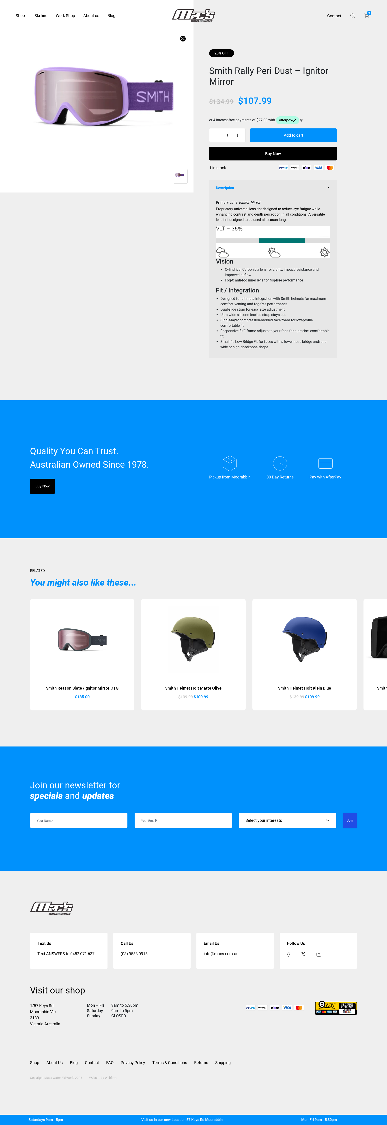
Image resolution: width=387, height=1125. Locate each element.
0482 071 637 (82, 953)
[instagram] (318, 953)
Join (350, 820)
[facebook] (288, 953)
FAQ (110, 1062)
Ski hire (40, 15)
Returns (201, 1062)
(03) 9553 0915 (134, 953)
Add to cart (293, 135)
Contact (334, 15)
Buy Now (273, 153)
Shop (20, 15)
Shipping (223, 1062)
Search (352, 15)
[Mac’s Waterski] (193, 15)
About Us (54, 1062)
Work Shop (65, 15)
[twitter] (303, 953)
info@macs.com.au (221, 953)
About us (91, 15)
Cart (368, 13)
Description (225, 188)
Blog (111, 15)
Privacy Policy (133, 1062)
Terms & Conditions (169, 1062)
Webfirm (110, 1078)
